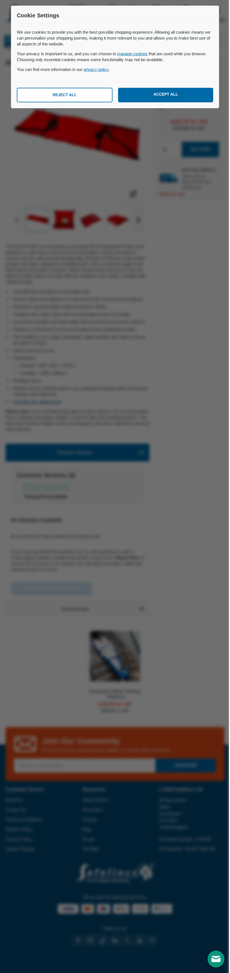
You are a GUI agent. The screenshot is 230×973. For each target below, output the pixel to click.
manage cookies (132, 53)
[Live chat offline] (216, 959)
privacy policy (96, 69)
